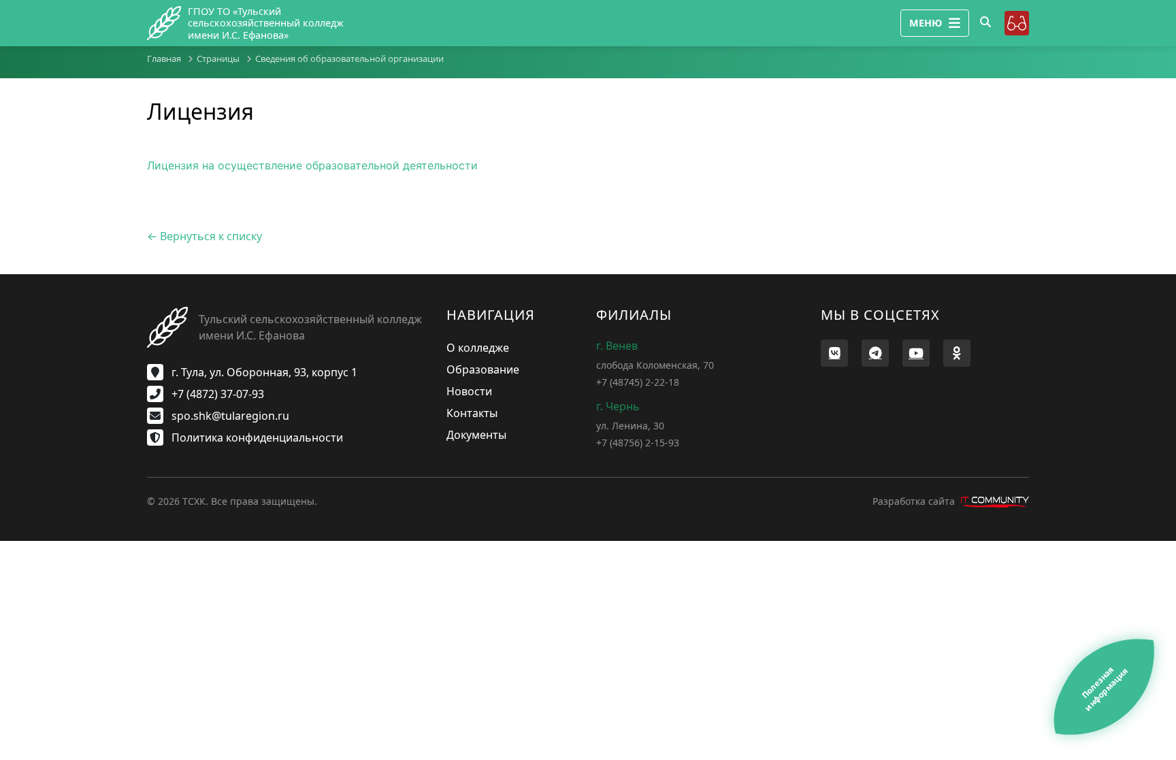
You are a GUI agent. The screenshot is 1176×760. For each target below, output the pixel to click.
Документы (476, 434)
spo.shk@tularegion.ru (229, 415)
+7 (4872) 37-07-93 (216, 393)
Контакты (471, 413)
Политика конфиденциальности (256, 437)
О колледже (477, 347)
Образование (482, 369)
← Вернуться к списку (204, 236)
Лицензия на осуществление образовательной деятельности (312, 165)
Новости (469, 391)
